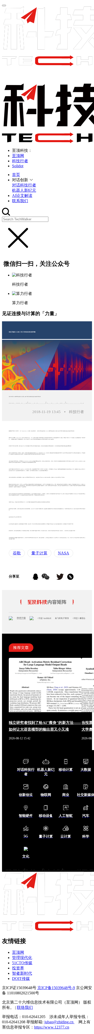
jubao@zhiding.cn (59, 1022)
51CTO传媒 (22, 963)
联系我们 (20, 201)
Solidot (17, 166)
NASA (63, 553)
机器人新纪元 (24, 190)
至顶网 (18, 156)
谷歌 (17, 553)
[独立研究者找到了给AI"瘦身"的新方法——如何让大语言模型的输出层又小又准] (45, 711)
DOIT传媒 (21, 978)
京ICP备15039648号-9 (56, 988)
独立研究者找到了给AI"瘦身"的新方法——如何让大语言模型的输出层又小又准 (45, 726)
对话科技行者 (24, 185)
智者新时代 (22, 973)
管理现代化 (22, 957)
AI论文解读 (22, 195)
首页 (16, 174)
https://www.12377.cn (51, 1027)
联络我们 (25, 1007)
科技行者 (20, 161)
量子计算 (39, 553)
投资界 (18, 968)
